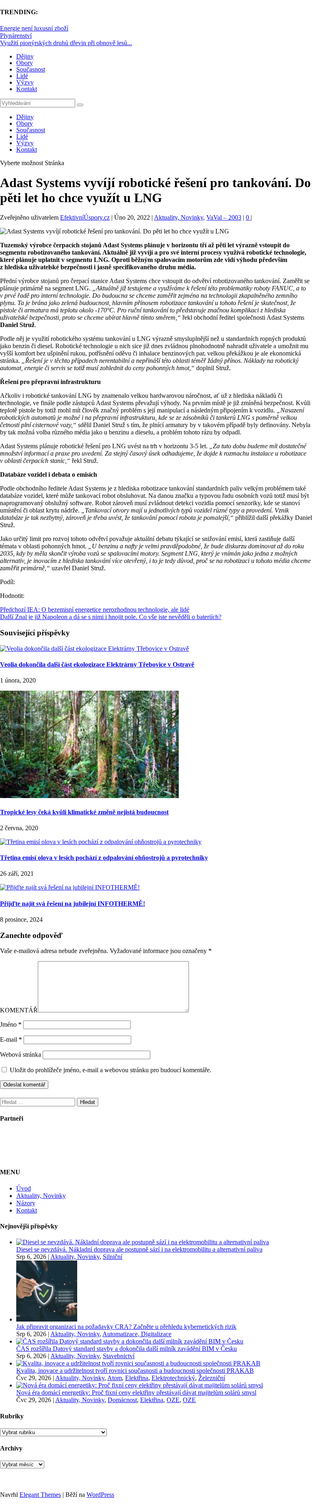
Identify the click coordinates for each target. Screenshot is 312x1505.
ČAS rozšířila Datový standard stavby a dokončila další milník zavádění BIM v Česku (126, 1348)
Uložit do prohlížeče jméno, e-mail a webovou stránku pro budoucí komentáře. (110, 1070)
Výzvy (25, 82)
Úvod (23, 1188)
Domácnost (122, 1399)
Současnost (30, 69)
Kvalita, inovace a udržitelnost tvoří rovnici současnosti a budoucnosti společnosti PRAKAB (135, 1370)
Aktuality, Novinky (178, 217)
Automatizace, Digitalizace (136, 1334)
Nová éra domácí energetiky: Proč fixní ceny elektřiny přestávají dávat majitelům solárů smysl (136, 1392)
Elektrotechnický (173, 1377)
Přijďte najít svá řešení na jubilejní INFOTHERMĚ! (72, 903)
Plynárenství (16, 35)
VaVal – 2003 (223, 217)
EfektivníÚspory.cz (85, 217)
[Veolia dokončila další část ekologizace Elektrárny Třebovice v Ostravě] (94, 648)
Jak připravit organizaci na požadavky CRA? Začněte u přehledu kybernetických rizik (126, 1326)
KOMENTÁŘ (19, 1010)
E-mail (11, 1039)
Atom (114, 1377)
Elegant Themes (40, 1494)
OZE (173, 1399)
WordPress (100, 1494)
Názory (25, 1203)
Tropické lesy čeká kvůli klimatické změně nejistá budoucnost (84, 812)
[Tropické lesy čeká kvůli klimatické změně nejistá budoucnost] (89, 795)
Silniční (112, 1256)
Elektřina (136, 1377)
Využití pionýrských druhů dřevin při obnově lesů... (66, 42)
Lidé (22, 75)
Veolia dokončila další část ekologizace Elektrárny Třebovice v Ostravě (97, 664)
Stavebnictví (118, 1355)
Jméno (11, 1024)
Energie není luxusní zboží (34, 28)
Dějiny (25, 56)
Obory (24, 62)
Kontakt (26, 88)
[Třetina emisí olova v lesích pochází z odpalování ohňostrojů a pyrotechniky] (101, 841)
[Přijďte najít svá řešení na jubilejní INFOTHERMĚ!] (70, 887)
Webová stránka (20, 1054)
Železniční (211, 1377)
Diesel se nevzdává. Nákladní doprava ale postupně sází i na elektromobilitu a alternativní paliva (139, 1249)
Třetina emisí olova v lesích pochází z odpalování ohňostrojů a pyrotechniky (104, 857)
